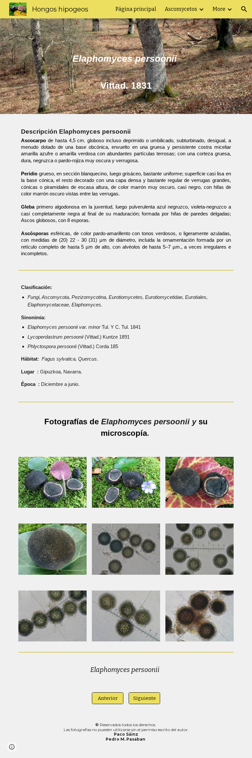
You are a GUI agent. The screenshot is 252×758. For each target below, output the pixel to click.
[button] (244, 9)
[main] (126, 66)
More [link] (219, 9)
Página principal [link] (136, 9)
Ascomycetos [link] (181, 9)
